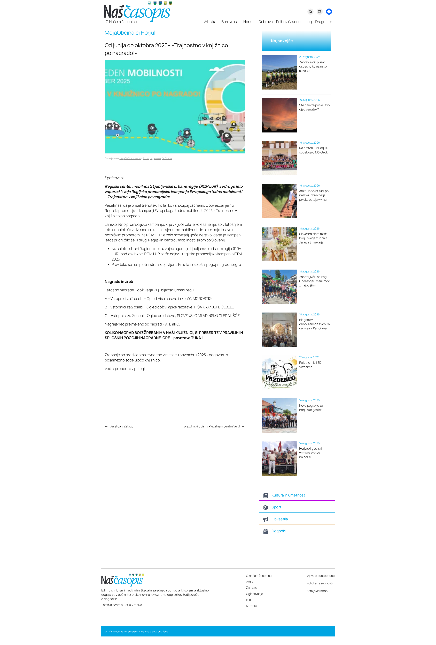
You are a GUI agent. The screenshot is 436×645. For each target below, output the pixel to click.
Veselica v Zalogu (122, 426)
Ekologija (147, 158)
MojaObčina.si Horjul (130, 158)
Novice (157, 158)
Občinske (167, 158)
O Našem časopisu (121, 21)
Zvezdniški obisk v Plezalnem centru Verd (211, 426)
